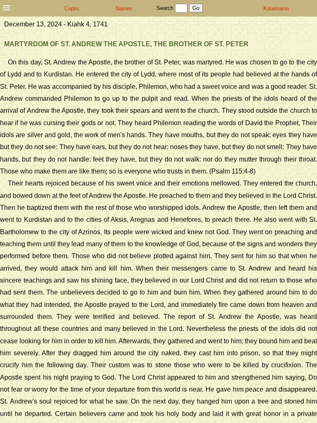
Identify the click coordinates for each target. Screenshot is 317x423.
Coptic (72, 8)
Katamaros (276, 8)
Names (124, 8)
